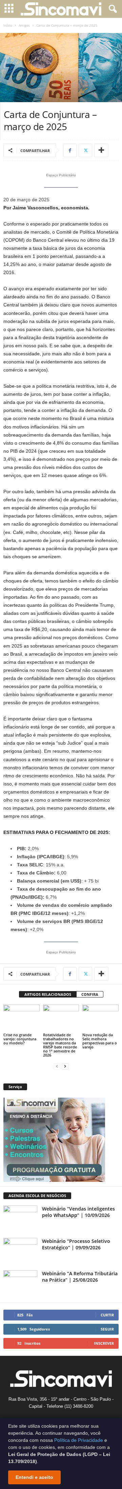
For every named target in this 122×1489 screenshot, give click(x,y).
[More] (101, 150)
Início (7, 25)
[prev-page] (57, 1066)
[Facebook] (70, 150)
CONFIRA (89, 994)
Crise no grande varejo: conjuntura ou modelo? (19, 1038)
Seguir (107, 1329)
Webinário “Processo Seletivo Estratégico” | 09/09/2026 (76, 1244)
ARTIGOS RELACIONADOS (47, 994)
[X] (85, 150)
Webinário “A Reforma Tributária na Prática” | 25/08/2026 (80, 1276)
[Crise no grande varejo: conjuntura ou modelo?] (21, 1018)
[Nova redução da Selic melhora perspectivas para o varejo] (100, 1018)
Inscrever (104, 1343)
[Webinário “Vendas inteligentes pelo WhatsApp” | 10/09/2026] (20, 1218)
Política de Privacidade (78, 1440)
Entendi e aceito (34, 1477)
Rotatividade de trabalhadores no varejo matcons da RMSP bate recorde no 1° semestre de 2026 (60, 1045)
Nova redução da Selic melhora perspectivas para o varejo (99, 1040)
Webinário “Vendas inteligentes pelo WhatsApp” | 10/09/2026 (78, 1211)
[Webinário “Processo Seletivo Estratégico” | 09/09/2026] (20, 1250)
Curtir (107, 1314)
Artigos (24, 25)
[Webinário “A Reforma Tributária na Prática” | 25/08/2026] (20, 1283)
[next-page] (65, 1066)
